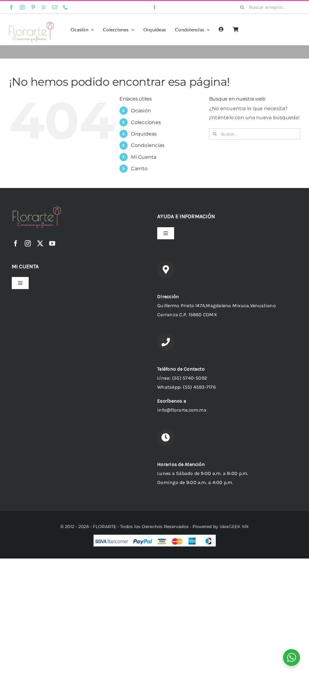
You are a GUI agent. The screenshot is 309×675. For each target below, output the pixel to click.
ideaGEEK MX (234, 526)
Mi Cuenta (143, 157)
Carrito (139, 168)
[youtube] (52, 243)
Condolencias (147, 145)
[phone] (65, 7)
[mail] (54, 7)
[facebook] (11, 7)
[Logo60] (31, 24)
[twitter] (40, 243)
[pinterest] (33, 7)
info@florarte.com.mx (181, 410)
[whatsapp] (44, 7)
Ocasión (141, 110)
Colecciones (146, 122)
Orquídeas (144, 134)
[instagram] (22, 7)
